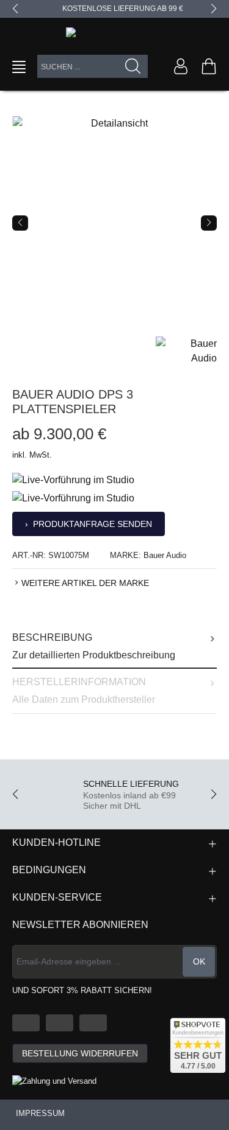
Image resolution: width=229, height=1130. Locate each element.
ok (199, 961)
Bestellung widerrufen (80, 1053)
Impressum (40, 1113)
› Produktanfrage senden (88, 524)
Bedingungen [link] (49, 870)
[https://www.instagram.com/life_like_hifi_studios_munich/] (93, 1022)
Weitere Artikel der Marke (85, 583)
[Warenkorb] (209, 66)
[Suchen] (133, 66)
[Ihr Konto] (181, 66)
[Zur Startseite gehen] (114, 34)
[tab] (114, 646)
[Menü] (19, 67)
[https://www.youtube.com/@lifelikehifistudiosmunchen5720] (26, 1022)
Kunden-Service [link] (57, 897)
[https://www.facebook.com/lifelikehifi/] (59, 1022)
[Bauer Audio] (186, 350)
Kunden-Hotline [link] (56, 842)
